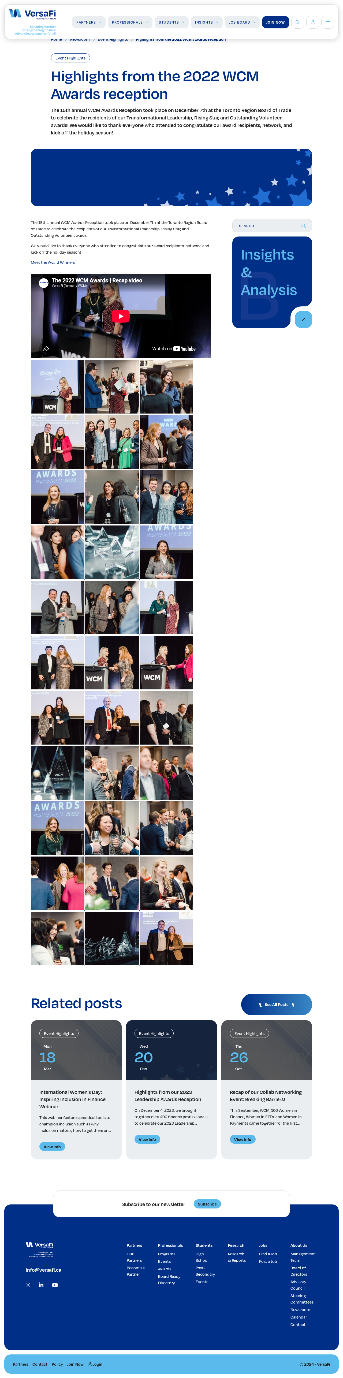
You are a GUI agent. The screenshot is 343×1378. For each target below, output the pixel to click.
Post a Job (268, 1261)
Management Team (302, 1257)
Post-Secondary (205, 1271)
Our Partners (134, 1257)
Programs (166, 1253)
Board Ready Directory (169, 1279)
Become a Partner (136, 1271)
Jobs (263, 1245)
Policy (57, 1364)
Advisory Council (298, 1285)
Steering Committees (302, 1299)
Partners (86, 22)
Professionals (127, 22)
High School (202, 1257)
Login (97, 1364)
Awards (164, 1268)
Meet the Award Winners (53, 262)
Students (169, 22)
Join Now (275, 22)
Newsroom (300, 1309)
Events (164, 1261)
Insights (204, 22)
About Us (298, 1245)
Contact (297, 1324)
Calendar (298, 1317)
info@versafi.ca (43, 1270)
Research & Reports (237, 1257)
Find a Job (268, 1253)
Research (236, 1245)
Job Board (239, 22)
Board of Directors (298, 1271)
